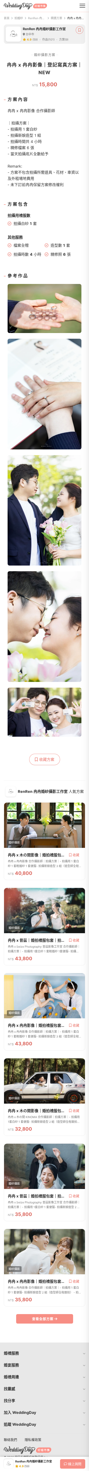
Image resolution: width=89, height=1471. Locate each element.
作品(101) (48, 39)
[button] (44, 1353)
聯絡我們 (10, 1440)
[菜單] (82, 6)
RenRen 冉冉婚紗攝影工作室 (37, 18)
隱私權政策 (33, 1440)
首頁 (6, 18)
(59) (35, 39)
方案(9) (63, 39)
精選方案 (56, 18)
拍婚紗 (18, 18)
